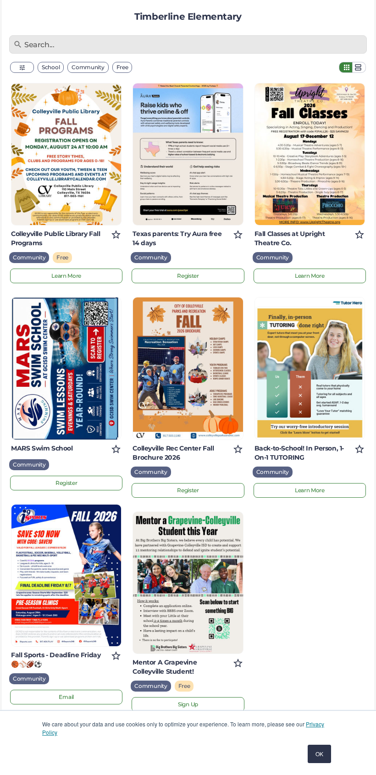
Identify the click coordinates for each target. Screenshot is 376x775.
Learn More (66, 275)
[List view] (359, 67)
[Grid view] (346, 67)
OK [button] (319, 754)
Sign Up (188, 704)
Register (66, 482)
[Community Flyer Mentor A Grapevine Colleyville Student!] (188, 582)
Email (66, 696)
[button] (22, 67)
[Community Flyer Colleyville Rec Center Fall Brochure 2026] (188, 368)
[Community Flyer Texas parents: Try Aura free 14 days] (188, 154)
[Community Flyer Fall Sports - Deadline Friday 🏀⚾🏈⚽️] (66, 575)
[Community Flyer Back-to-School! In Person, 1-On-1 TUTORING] (309, 368)
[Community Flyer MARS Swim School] (66, 368)
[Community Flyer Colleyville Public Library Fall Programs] (66, 154)
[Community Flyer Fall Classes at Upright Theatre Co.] (309, 154)
